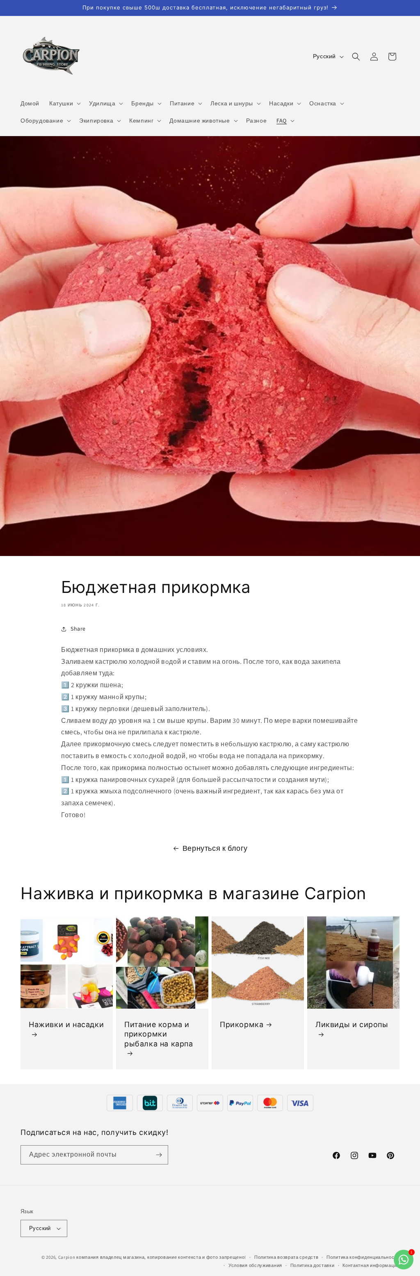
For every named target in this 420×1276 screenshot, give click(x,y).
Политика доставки (312, 1265)
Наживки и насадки (66, 1024)
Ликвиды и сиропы (351, 1024)
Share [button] (78, 628)
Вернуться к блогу (215, 848)
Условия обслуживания (255, 1265)
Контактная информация (370, 1265)
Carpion (66, 1257)
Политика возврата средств (286, 1257)
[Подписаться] (159, 1154)
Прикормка (241, 1024)
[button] (64, 103)
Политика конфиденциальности (362, 1257)
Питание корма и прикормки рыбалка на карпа (158, 1034)
